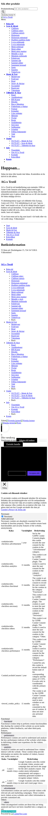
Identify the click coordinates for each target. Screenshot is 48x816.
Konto (8, 416)
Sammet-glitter (17, 308)
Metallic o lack (17, 299)
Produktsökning (7, 9)
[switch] (2, 721)
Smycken (15, 375)
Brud (13, 329)
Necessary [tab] (5, 514)
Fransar (14, 359)
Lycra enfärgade (17, 288)
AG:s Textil (7, 264)
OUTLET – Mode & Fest (21, 393)
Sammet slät (16, 306)
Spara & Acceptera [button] (8, 811)
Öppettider (15, 405)
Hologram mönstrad (19, 283)
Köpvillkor (10, 237)
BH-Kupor (15, 350)
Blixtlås (14, 352)
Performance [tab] (6, 733)
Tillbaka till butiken (27, 440)
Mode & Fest (11, 230)
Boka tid (9, 269)
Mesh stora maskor (18, 297)
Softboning (15, 377)
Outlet (8, 391)
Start (8, 225)
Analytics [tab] (5, 745)
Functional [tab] (5, 719)
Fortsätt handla (13, 444)
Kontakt (9, 239)
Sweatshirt (15, 333)
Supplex (14, 315)
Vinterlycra (15, 317)
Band (13, 345)
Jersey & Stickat (17, 331)
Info (7, 402)
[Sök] (3, 12)
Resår (13, 370)
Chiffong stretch (17, 278)
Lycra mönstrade (18, 290)
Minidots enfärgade (19, 301)
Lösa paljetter (16, 363)
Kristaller (15, 361)
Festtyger (15, 327)
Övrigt (14, 368)
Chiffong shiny (17, 276)
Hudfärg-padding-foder (20, 285)
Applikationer (16, 347)
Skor (13, 386)
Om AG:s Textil (12, 235)
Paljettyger (15, 304)
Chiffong (15, 274)
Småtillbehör (16, 373)
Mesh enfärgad (17, 292)
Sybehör (14, 379)
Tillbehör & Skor (13, 232)
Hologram (15, 281)
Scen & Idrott (11, 228)
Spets (13, 313)
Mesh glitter (16, 294)
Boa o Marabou (17, 354)
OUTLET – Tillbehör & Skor (23, 398)
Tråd (13, 384)
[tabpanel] (24, 619)
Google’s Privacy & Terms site (13, 510)
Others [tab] (3, 800)
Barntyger (15, 336)
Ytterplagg (15, 338)
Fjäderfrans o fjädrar (19, 356)
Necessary (8, 516)
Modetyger (15, 324)
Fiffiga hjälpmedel (18, 382)
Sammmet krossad (18, 311)
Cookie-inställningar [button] (17, 473)
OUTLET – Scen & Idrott (21, 395)
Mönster (14, 366)
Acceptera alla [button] (34, 473)
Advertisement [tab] (7, 786)
